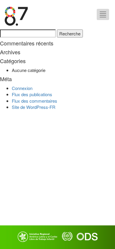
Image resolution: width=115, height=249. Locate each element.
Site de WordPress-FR (33, 107)
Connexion (22, 88)
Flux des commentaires (34, 101)
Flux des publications (32, 94)
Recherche (69, 33)
